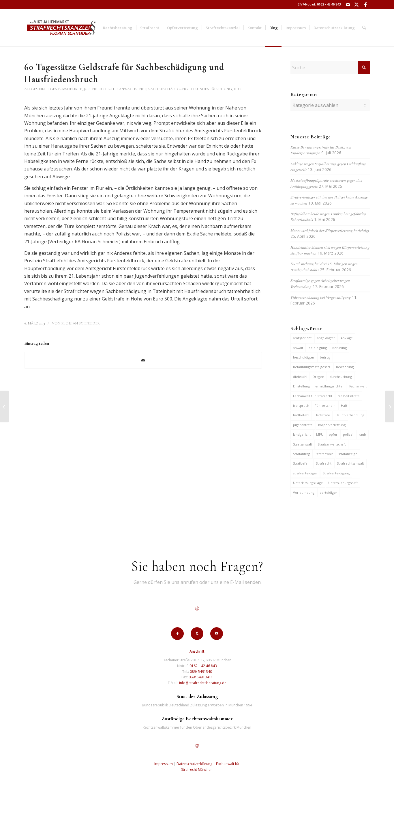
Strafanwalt (324, 454)
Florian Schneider (80, 323)
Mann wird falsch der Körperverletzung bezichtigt (329, 230)
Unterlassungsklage (308, 482)
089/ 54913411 (201, 677)
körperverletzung (332, 425)
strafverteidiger (305, 473)
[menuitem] (117, 28)
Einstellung (301, 386)
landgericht (302, 434)
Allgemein (34, 89)
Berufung (339, 348)
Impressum (163, 763)
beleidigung (318, 348)
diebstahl (300, 376)
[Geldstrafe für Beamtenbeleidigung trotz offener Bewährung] (4, 406)
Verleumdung (303, 492)
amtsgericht (302, 338)
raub (362, 434)
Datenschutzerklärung (194, 763)
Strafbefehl (301, 463)
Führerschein (325, 405)
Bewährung (345, 367)
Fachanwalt (358, 386)
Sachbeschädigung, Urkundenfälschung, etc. (194, 89)
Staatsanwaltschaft (332, 444)
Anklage (347, 338)
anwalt (298, 348)
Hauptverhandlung (349, 415)
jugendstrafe (303, 425)
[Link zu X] (356, 4)
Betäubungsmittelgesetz (312, 367)
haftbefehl (301, 415)
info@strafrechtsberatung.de (202, 682)
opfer (333, 434)
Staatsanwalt (302, 444)
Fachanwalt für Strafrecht (312, 396)
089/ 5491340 (201, 671)
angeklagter (326, 338)
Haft (344, 405)
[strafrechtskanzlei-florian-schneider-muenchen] (61, 28)
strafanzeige (347, 454)
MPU (319, 434)
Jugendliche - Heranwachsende (115, 89)
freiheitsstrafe (349, 396)
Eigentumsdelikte (64, 89)
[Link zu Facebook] (365, 4)
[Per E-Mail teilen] (143, 360)
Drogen (318, 376)
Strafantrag (301, 454)
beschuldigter (303, 357)
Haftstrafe (322, 415)
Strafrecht (323, 463)
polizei (348, 434)
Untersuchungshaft (343, 482)
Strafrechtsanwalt (350, 463)
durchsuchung (341, 376)
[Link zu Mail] (348, 4)
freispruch (301, 405)
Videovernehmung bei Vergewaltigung (320, 297)
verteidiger (328, 492)
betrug (325, 357)
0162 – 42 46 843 (203, 665)
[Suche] (364, 28)
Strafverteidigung (336, 473)
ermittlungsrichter (329, 386)
